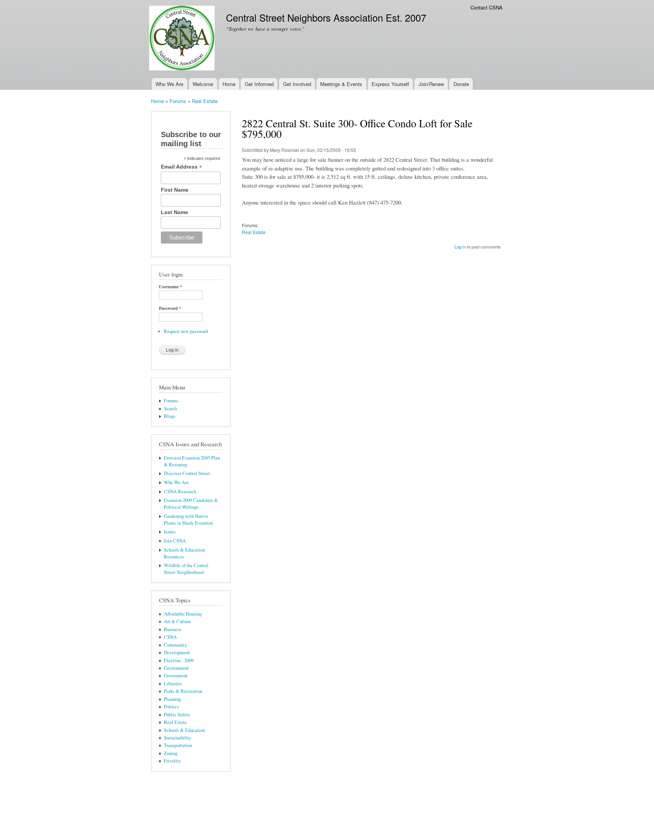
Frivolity (172, 761)
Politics (171, 706)
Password (170, 308)
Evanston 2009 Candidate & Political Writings (191, 503)
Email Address (181, 166)
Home (229, 84)
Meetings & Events (341, 84)
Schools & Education (184, 730)
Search (170, 408)
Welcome (203, 84)
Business (172, 629)
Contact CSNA (486, 7)
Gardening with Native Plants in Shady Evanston (188, 519)
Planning (172, 699)
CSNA (170, 637)
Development (177, 652)
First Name (174, 190)
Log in (460, 247)
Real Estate (205, 101)
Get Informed (259, 84)
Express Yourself (390, 84)
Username (170, 287)
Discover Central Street (187, 473)
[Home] (182, 39)
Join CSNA (175, 541)
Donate (461, 84)
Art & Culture (177, 621)
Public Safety (177, 714)
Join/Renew (431, 84)
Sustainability (177, 738)
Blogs (169, 416)
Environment (176, 668)
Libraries (173, 683)
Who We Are (169, 84)
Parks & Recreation (183, 691)
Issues (170, 531)
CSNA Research (180, 491)
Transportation (178, 745)
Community (175, 645)
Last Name (174, 212)
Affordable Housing (183, 614)
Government (176, 675)
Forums (178, 101)
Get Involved (297, 84)
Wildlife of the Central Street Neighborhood (186, 568)
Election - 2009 (178, 660)
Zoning (171, 753)
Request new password (186, 331)
